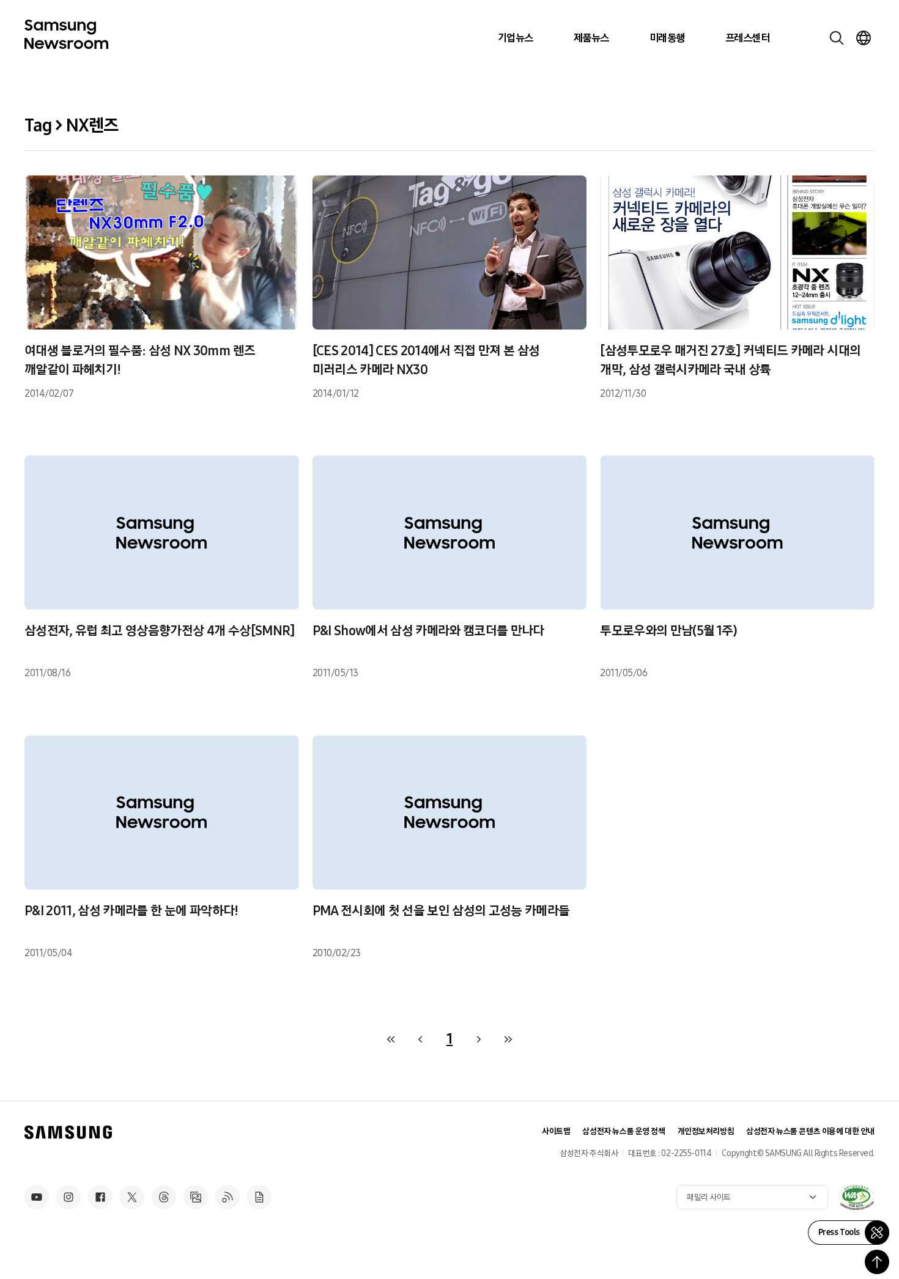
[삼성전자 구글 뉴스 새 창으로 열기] (259, 1197)
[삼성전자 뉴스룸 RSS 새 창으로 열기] (227, 1197)
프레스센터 (747, 38)
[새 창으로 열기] (856, 1197)
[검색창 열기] (837, 38)
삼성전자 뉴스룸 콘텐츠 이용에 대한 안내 (810, 1131)
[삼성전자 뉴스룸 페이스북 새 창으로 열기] (100, 1197)
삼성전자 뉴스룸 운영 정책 (623, 1131)
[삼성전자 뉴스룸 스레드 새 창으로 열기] (164, 1197)
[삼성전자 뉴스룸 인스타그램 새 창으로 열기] (68, 1197)
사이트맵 (556, 1131)
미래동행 (667, 38)
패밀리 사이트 (709, 1197)
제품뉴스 (591, 38)
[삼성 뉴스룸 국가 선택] (864, 38)
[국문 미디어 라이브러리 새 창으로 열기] (195, 1197)
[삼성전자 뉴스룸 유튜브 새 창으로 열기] (36, 1197)
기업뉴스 (515, 38)
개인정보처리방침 (706, 1131)
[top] (877, 1262)
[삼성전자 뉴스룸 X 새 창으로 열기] (132, 1197)
